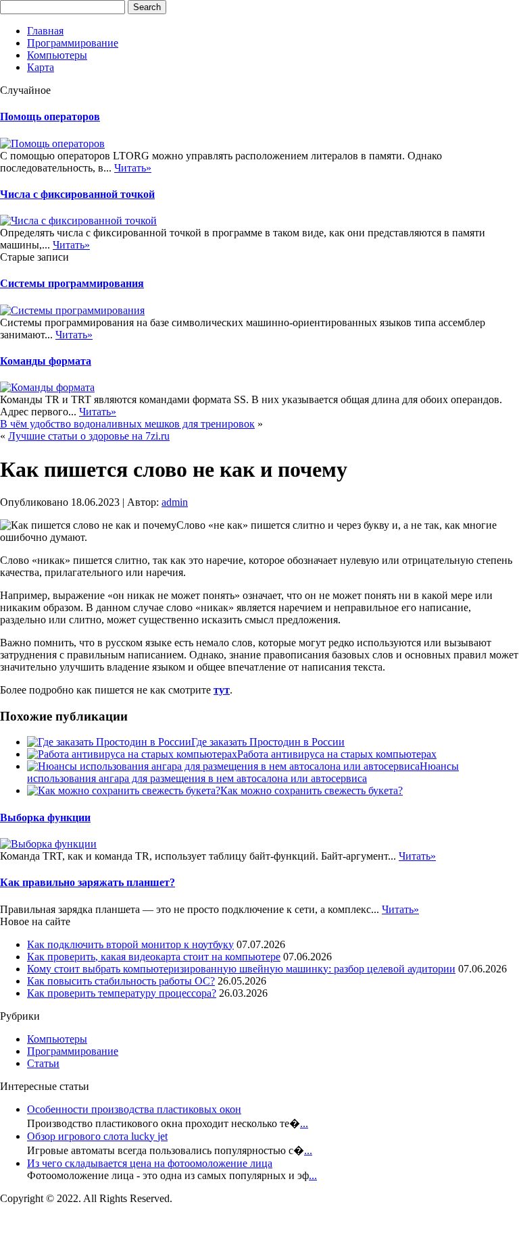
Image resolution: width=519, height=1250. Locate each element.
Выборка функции (45, 817)
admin (175, 502)
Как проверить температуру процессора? (121, 993)
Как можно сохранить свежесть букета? (311, 790)
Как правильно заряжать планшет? (87, 882)
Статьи (43, 1063)
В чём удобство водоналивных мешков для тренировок (127, 423)
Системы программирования (72, 283)
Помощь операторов (50, 116)
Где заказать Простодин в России (268, 742)
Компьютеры (57, 55)
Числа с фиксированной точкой (77, 194)
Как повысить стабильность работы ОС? (121, 981)
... (304, 1123)
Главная (45, 30)
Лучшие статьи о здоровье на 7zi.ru (89, 436)
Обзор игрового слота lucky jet (97, 1136)
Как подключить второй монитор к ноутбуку (130, 944)
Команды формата (45, 361)
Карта (40, 67)
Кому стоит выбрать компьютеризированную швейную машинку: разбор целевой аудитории (241, 968)
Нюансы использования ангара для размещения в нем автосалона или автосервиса (243, 772)
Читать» (132, 168)
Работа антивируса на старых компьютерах (337, 754)
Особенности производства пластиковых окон (134, 1109)
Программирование (72, 43)
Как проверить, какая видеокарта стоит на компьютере (153, 956)
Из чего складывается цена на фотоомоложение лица (149, 1163)
